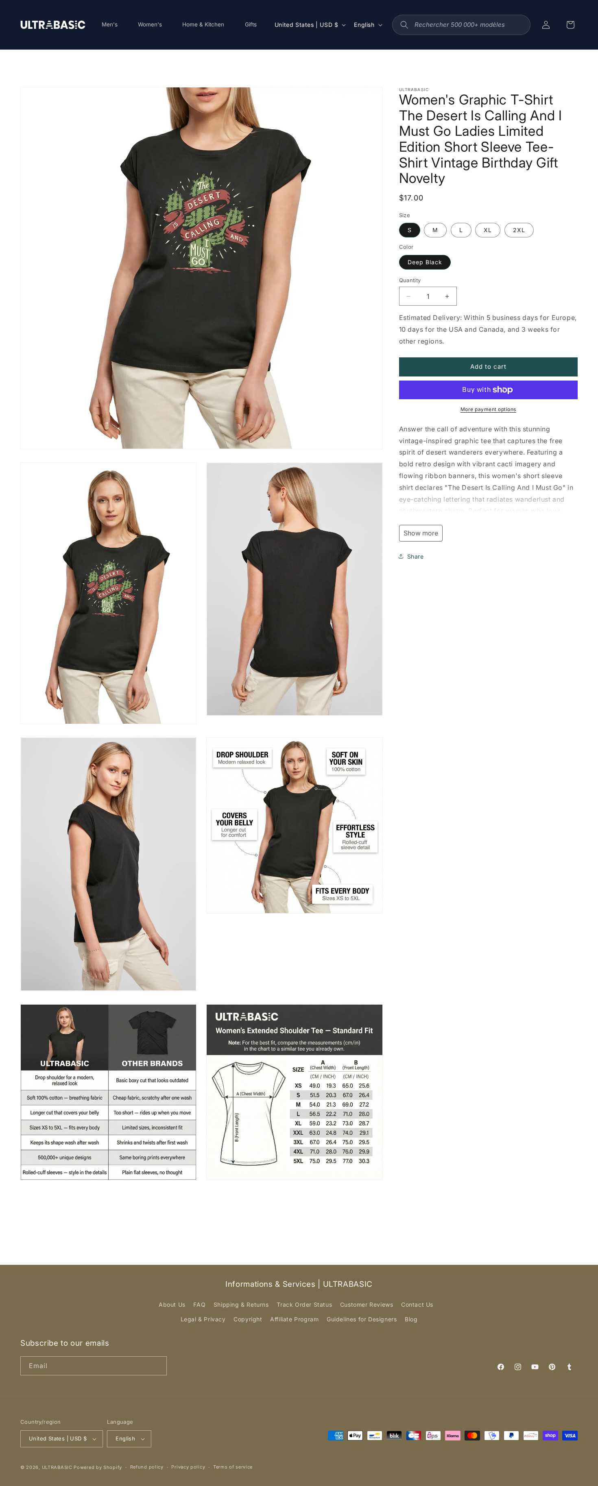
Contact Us (417, 1304)
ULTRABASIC (57, 1467)
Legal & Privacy (203, 1319)
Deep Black (425, 262)
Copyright (248, 1319)
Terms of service (233, 1467)
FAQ (199, 1304)
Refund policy (147, 1467)
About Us (172, 1304)
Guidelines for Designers (362, 1319)
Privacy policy (188, 1467)
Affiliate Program (294, 1319)
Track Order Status (304, 1304)
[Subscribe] (157, 1365)
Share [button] (415, 556)
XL (488, 229)
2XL (519, 229)
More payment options (488, 409)
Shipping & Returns (241, 1304)
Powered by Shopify (98, 1467)
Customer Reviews (366, 1304)
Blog (411, 1319)
